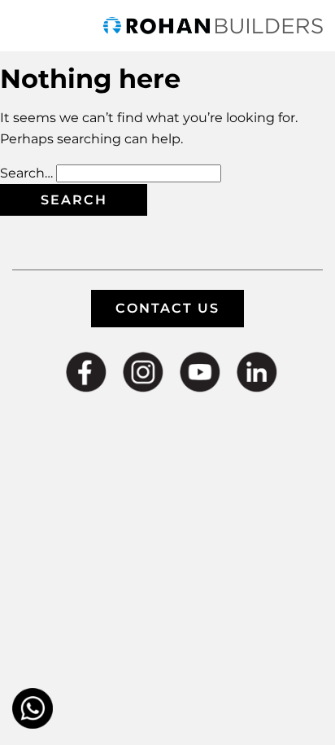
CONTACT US (167, 308)
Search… (26, 173)
